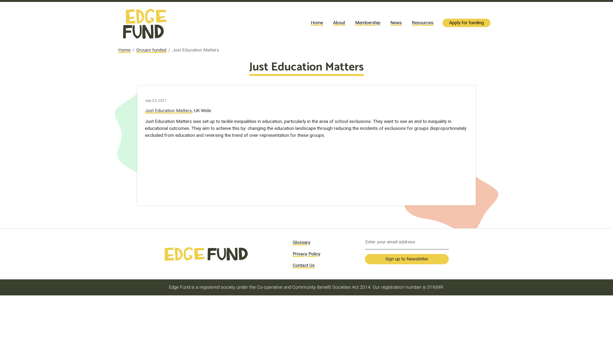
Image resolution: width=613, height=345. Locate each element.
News (396, 22)
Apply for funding (466, 22)
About (339, 22)
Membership (367, 22)
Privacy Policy (306, 254)
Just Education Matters (168, 110)
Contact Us (304, 265)
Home (317, 22)
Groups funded (151, 50)
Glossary (301, 242)
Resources (422, 22)
